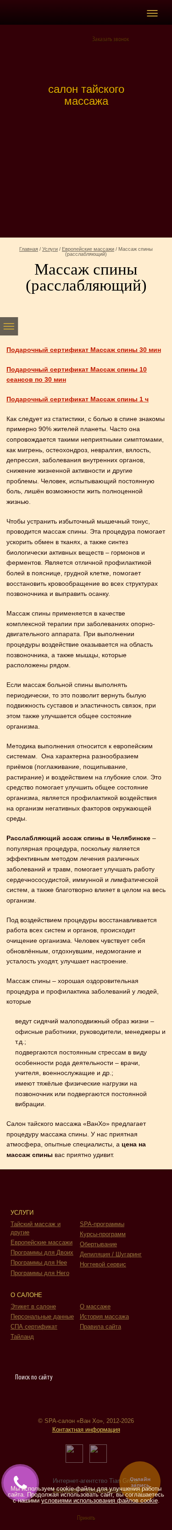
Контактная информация (86, 1429)
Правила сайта (100, 1326)
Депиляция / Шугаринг (111, 1254)
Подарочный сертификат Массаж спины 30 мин (83, 349)
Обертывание (98, 1244)
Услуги (50, 249)
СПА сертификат (34, 1326)
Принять (86, 1518)
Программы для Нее (39, 1262)
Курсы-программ (103, 1234)
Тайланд (22, 1336)
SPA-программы (102, 1224)
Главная (28, 249)
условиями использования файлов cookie (99, 1500)
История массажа (104, 1316)
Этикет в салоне (33, 1306)
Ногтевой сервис (103, 1264)
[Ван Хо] (86, 57)
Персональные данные (42, 1316)
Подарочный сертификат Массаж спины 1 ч (77, 399)
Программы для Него (40, 1273)
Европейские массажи (88, 249)
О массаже (95, 1306)
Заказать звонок (110, 39)
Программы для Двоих (42, 1252)
